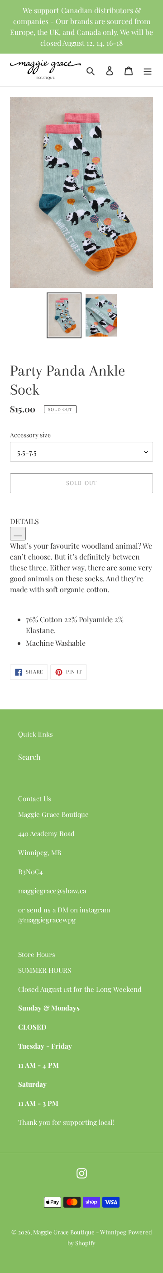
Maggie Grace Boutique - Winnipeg (79, 1232)
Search (29, 757)
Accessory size (30, 435)
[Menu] (147, 70)
